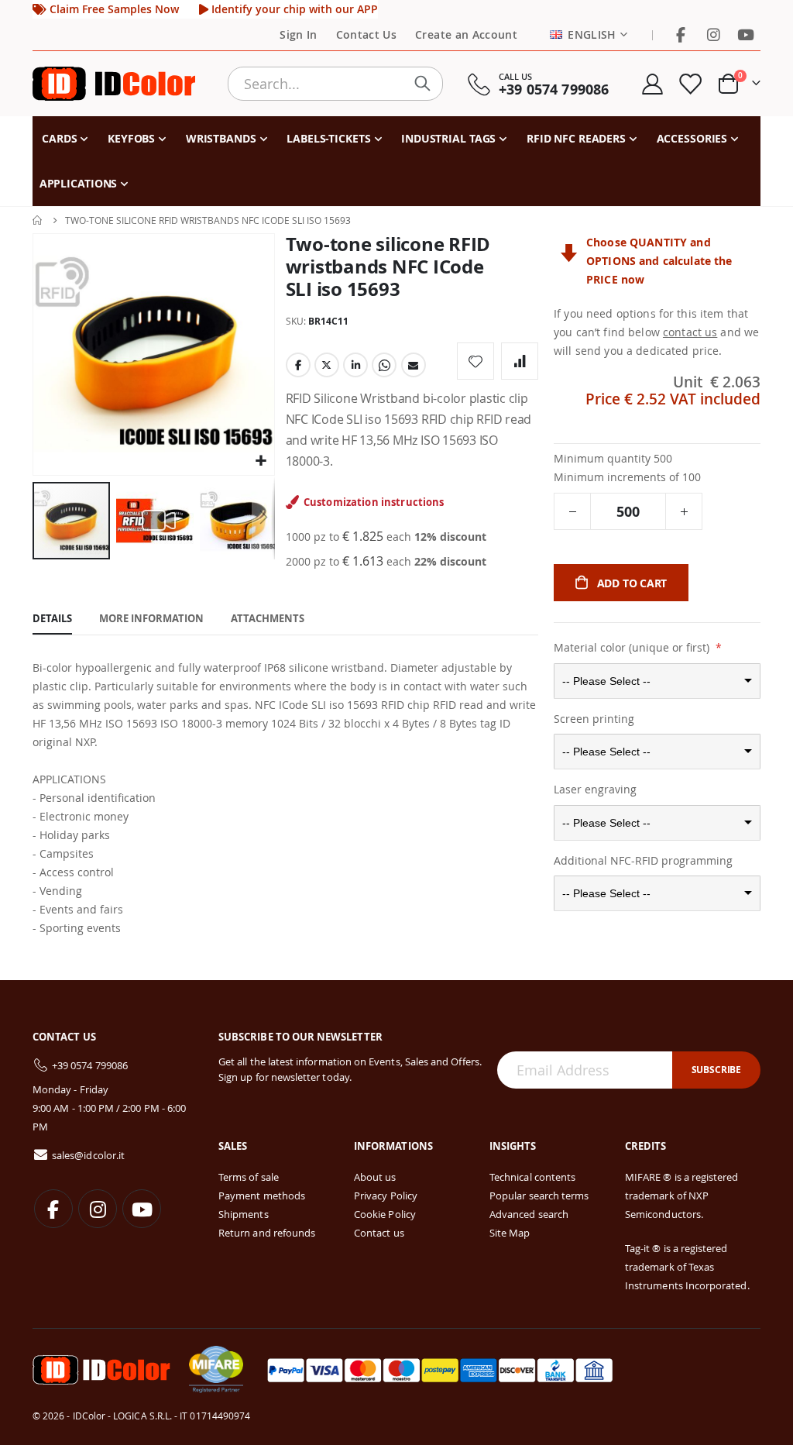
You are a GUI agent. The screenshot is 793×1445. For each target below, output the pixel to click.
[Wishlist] (690, 84)
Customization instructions (374, 502)
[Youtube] (746, 34)
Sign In (298, 35)
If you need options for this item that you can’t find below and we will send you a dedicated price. (656, 332)
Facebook (298, 365)
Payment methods (261, 1195)
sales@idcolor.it (88, 1155)
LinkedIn (355, 365)
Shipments (243, 1214)
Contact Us (366, 35)
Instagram (97, 1208)
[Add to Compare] (519, 361)
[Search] (426, 83)
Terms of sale (248, 1177)
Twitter (326, 365)
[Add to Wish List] (475, 361)
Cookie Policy (385, 1214)
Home (38, 220)
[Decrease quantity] (572, 511)
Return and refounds (266, 1233)
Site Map (509, 1233)
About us (375, 1177)
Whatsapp (384, 365)
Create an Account (466, 35)
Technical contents (532, 1177)
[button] (260, 461)
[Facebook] (681, 34)
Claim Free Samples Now (112, 9)
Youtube (141, 1208)
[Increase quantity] (683, 511)
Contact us (379, 1233)
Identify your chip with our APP (293, 9)
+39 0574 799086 (90, 1065)
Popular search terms (539, 1195)
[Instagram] (713, 34)
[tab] (52, 619)
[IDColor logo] (114, 84)
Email (413, 365)
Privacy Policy (385, 1195)
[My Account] (652, 84)
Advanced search (528, 1214)
